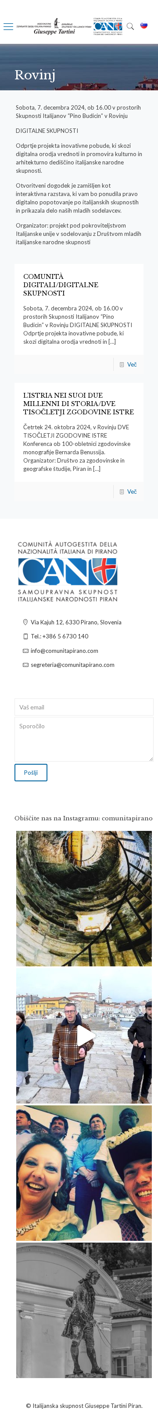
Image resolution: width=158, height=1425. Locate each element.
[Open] (84, 898)
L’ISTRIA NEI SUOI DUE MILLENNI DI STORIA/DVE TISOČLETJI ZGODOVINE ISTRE (78, 404)
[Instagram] (141, 955)
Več (132, 364)
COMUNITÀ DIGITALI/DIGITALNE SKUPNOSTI (60, 285)
